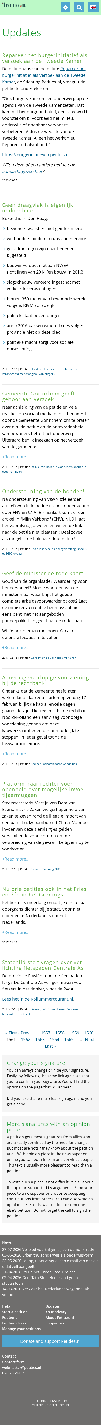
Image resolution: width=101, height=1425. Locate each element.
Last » (50, 1046)
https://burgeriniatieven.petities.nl (36, 154)
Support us (55, 1323)
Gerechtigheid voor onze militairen (53, 658)
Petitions (9, 1317)
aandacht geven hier (22, 171)
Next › (91, 1039)
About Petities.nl (60, 1317)
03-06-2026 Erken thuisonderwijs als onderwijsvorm (47, 1255)
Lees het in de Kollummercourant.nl (37, 999)
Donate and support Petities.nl (50, 1341)
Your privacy (56, 1311)
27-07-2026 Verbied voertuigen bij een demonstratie (48, 1249)
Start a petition (15, 1311)
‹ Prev (23, 1033)
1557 (45, 1033)
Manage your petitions (21, 1328)
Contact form (13, 1361)
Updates (53, 1306)
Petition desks (14, 1323)
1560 (88, 1033)
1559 (74, 1033)
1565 (69, 1039)
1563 (40, 1039)
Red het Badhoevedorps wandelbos (54, 764)
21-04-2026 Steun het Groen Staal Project (38, 1272)
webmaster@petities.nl (21, 1367)
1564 (54, 1039)
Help (6, 1306)
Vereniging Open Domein (50, 1405)
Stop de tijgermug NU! (45, 869)
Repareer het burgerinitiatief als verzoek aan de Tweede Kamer (44, 75)
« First (11, 1033)
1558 (60, 1033)
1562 (25, 1039)
